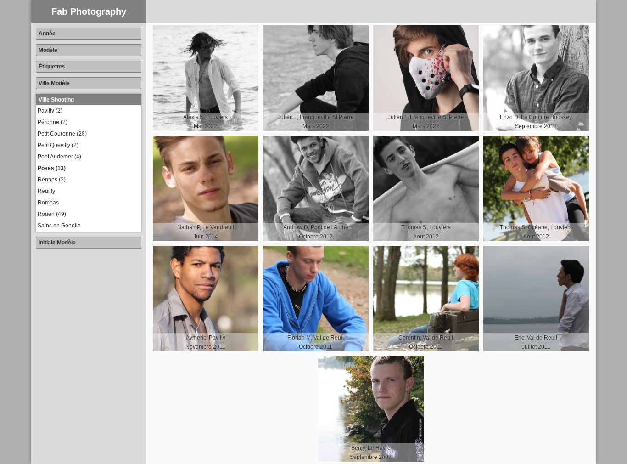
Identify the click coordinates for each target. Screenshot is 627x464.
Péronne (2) (52, 122)
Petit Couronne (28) (62, 133)
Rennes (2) (52, 179)
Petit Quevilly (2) (58, 145)
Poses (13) (52, 168)
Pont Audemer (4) (59, 156)
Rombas (48, 202)
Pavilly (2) (50, 111)
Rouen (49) (52, 214)
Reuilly (46, 191)
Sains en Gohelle (59, 225)
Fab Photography (88, 11)
